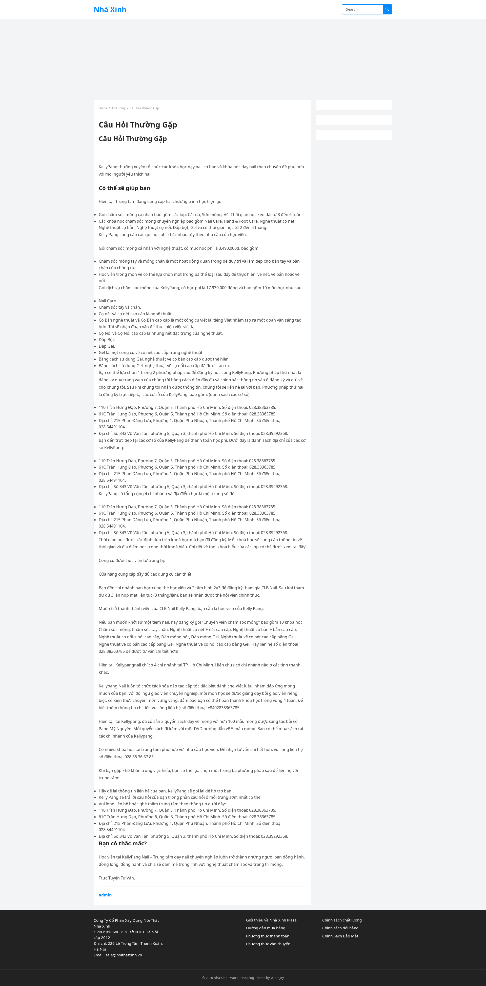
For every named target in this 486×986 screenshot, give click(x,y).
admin (105, 895)
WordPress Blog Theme (247, 977)
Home (103, 108)
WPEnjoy (277, 977)
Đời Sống (118, 108)
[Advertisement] (243, 57)
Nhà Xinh (110, 9)
